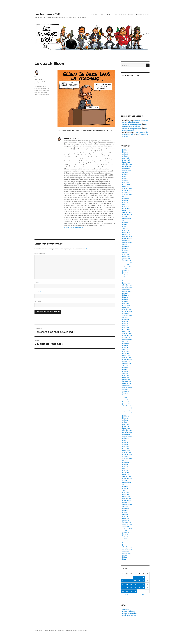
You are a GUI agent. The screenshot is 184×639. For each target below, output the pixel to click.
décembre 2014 (126, 430)
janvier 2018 (126, 355)
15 (127, 584)
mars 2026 (125, 158)
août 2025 (125, 172)
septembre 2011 (127, 505)
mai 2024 (125, 202)
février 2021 (125, 281)
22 (127, 588)
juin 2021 (125, 273)
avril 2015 (125, 422)
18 (139, 584)
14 (123, 584)
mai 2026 (125, 154)
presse (36, 94)
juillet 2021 (125, 271)
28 (123, 591)
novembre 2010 (127, 525)
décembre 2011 (126, 498)
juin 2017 (125, 370)
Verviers (46, 94)
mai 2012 (125, 488)
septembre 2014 (127, 436)
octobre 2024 (126, 192)
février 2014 (125, 448)
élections (37, 92)
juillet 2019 (125, 319)
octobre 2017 (126, 361)
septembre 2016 (127, 388)
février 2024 (126, 208)
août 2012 (125, 484)
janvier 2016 (126, 404)
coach (36, 90)
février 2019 (126, 329)
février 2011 (125, 519)
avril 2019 (125, 325)
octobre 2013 (126, 456)
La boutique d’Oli (119, 15)
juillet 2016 (125, 392)
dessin (47, 90)
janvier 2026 (126, 162)
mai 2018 (125, 347)
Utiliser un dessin (143, 15)
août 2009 (125, 555)
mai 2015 (125, 420)
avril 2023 (125, 228)
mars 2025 (125, 182)
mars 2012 (125, 492)
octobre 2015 (126, 410)
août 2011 (125, 507)
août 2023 (125, 220)
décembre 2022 (127, 237)
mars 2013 (125, 470)
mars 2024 (125, 206)
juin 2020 (125, 297)
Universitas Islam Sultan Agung (132, 124)
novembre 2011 (126, 500)
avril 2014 (125, 444)
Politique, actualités (40, 82)
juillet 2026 (125, 150)
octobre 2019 (126, 313)
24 (135, 588)
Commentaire (40, 253)
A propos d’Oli (104, 15)
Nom (36, 282)
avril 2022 (125, 253)
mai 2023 (125, 226)
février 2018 (125, 353)
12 (143, 581)
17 (135, 584)
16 (131, 584)
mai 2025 (125, 178)
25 (139, 588)
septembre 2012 (127, 482)
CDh (48, 88)
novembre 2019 (127, 311)
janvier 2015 (126, 428)
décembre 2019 (127, 309)
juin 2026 (125, 152)
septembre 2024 (127, 194)
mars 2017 (125, 376)
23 (131, 588)
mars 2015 (125, 424)
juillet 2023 (125, 222)
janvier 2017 (126, 380)
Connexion (125, 609)
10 (135, 581)
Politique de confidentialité (55, 630)
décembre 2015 (126, 406)
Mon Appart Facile (127, 134)
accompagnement (40, 86)
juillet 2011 (125, 509)
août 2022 (125, 245)
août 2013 (125, 460)
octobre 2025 (126, 168)
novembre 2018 (127, 335)
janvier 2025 (126, 186)
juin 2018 (125, 345)
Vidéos (131, 15)
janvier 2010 (126, 545)
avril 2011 (125, 515)
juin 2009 (125, 559)
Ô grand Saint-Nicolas (141, 132)
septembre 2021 (127, 267)
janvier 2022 (126, 259)
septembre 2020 (127, 291)
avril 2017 (125, 374)
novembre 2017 (127, 359)
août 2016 (125, 390)
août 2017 (125, 365)
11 (139, 581)
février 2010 (125, 543)
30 (131, 591)
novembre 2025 (127, 166)
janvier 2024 (126, 210)
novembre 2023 (127, 214)
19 (143, 584)
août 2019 (125, 317)
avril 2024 (125, 204)
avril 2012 (125, 490)
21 (123, 588)
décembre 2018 (126, 333)
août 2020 (125, 293)
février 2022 (126, 257)
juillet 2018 (125, 343)
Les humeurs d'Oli (47, 14)
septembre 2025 (127, 170)
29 (127, 591)
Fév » (143, 594)
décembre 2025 (127, 164)
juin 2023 (125, 224)
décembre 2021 (126, 261)
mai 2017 (125, 372)
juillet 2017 (125, 367)
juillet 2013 (125, 462)
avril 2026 (125, 156)
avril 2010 (125, 539)
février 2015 (125, 426)
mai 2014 (125, 442)
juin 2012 (125, 486)
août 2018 (125, 341)
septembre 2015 (127, 412)
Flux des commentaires (129, 613)
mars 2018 (125, 351)
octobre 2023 (126, 216)
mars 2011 (125, 517)
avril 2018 (125, 349)
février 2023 (126, 232)
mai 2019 (125, 323)
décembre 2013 (126, 452)
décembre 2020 (127, 285)
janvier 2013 (126, 474)
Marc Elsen (44, 92)
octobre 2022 (126, 241)
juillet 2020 (125, 295)
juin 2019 (125, 321)
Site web (37, 301)
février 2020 (126, 305)
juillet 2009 (125, 557)
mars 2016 (125, 400)
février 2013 (125, 472)
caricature (37, 88)
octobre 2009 (126, 551)
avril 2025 (125, 180)
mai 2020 (125, 299)
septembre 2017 (127, 363)
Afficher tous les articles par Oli (73, 227)
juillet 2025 (125, 174)
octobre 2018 (126, 337)
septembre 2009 (127, 553)
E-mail (37, 292)
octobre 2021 (126, 265)
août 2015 (125, 414)
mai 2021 (125, 275)
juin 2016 (125, 394)
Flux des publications (128, 611)
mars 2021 (125, 279)
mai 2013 (125, 466)
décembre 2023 (127, 212)
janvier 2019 (126, 331)
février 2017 (125, 378)
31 (135, 591)
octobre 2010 (126, 527)
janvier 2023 (126, 234)
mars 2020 (125, 303)
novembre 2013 (127, 454)
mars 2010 (125, 541)
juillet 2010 (125, 533)
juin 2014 (125, 440)
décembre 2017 (126, 357)
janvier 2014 (126, 450)
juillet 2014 (125, 438)
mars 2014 (125, 446)
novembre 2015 (127, 408)
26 (143, 588)
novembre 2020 (127, 287)
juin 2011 (125, 511)
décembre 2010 (126, 523)
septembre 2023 (127, 218)
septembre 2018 (127, 339)
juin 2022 (125, 249)
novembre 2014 (127, 432)
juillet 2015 (125, 416)
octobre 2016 (126, 386)
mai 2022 (125, 251)
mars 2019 (125, 327)
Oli (35, 76)
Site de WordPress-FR (129, 615)
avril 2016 (125, 398)
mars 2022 (125, 255)
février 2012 (125, 494)
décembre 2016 (127, 382)
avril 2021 (125, 277)
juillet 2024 (125, 198)
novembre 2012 (127, 478)
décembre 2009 (127, 547)
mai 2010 (125, 537)
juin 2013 (125, 464)
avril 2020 (125, 301)
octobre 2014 (126, 434)
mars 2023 (125, 230)
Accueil (94, 15)
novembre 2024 (127, 190)
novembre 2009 (127, 549)
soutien (41, 94)
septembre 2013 (127, 458)
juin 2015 (125, 418)
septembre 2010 (127, 529)
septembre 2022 (127, 243)
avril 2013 (125, 468)
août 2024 (125, 196)
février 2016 (126, 402)
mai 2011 (125, 513)
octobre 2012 (126, 480)
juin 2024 (125, 200)
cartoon (43, 88)
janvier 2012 (126, 496)
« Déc (126, 594)
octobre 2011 (126, 503)
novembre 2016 (127, 384)
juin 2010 (125, 535)
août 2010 (125, 531)
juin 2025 (125, 176)
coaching (42, 90)
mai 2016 (125, 396)
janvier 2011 (125, 521)
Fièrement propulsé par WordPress (76, 630)
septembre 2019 (127, 315)
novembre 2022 (127, 239)
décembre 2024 (127, 188)
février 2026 (126, 160)
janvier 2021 (126, 283)
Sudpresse (37, 84)
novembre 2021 (127, 263)
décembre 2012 (126, 476)
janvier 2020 (126, 307)
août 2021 (125, 269)
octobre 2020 (126, 289)
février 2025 (126, 184)
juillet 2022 (125, 247)
